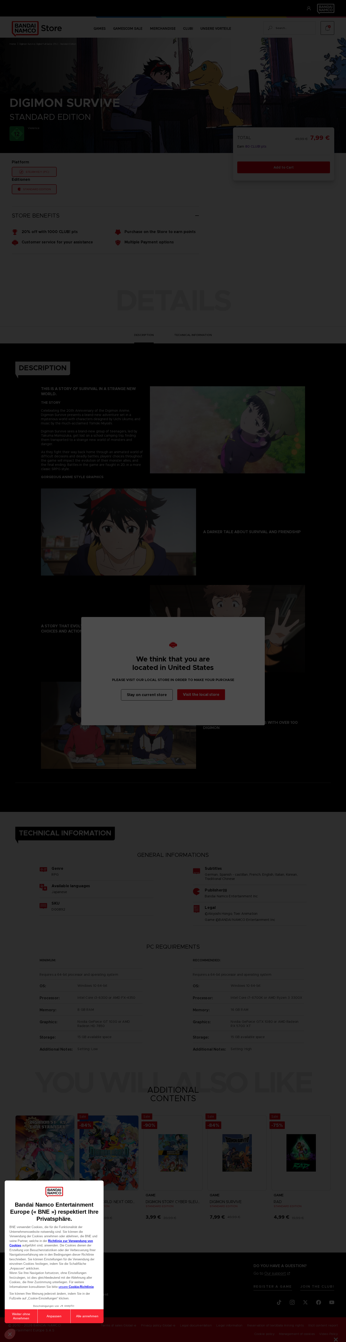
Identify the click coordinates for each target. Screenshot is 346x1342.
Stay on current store (147, 694)
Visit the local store (201, 694)
